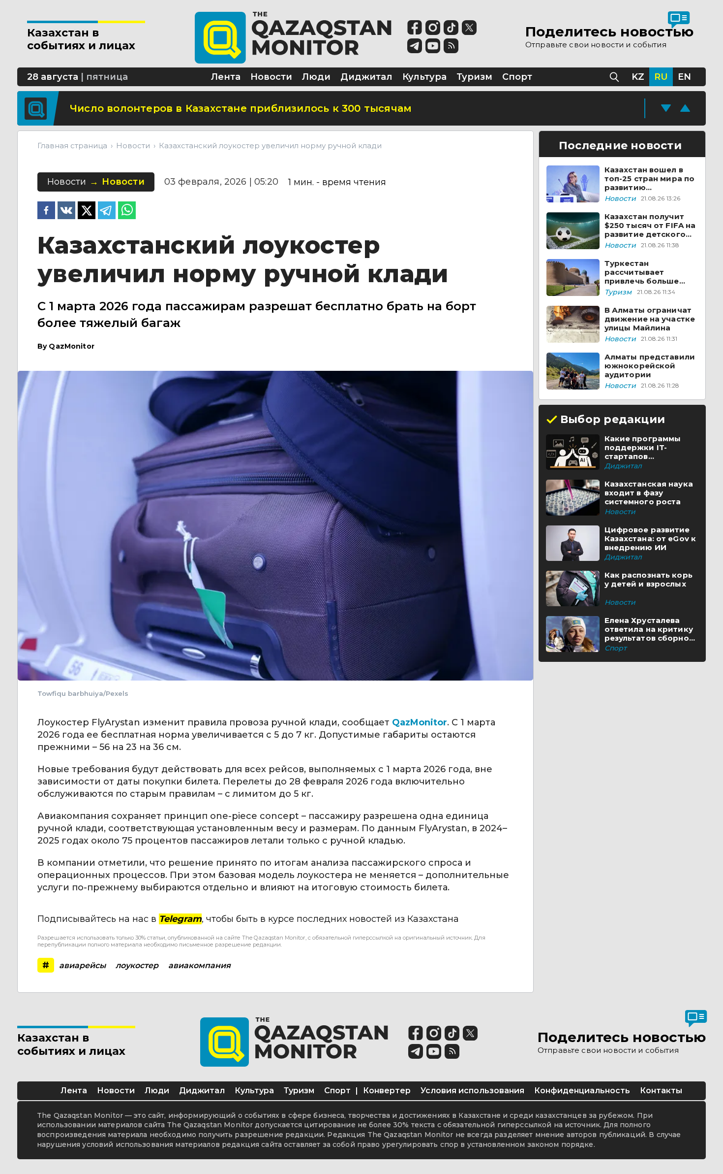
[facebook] (46, 211)
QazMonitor (419, 722)
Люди (157, 1090)
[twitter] (86, 211)
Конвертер (387, 1090)
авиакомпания (199, 965)
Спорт (337, 1090)
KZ (638, 76)
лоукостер (137, 965)
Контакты (661, 1090)
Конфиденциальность (582, 1090)
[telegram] (107, 211)
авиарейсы (82, 965)
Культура (254, 1090)
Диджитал (202, 1090)
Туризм (299, 1090)
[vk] (66, 211)
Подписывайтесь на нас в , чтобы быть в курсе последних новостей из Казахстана (248, 918)
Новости (116, 1090)
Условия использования (472, 1090)
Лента (73, 1090)
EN (684, 76)
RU (661, 76)
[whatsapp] (127, 211)
